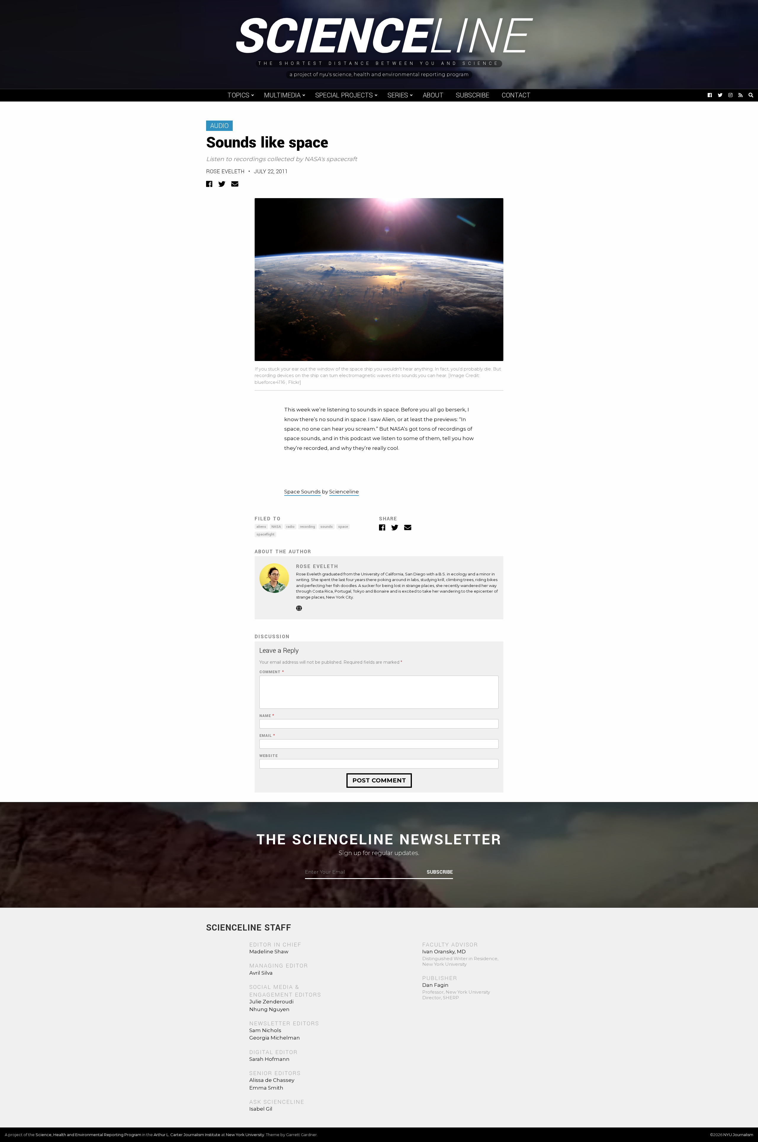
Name (266, 715)
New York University (245, 1134)
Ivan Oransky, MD (444, 952)
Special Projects (344, 95)
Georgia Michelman (274, 1038)
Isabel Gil (260, 1109)
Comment (271, 672)
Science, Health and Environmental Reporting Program (88, 1134)
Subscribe (472, 95)
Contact (516, 95)
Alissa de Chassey (271, 1080)
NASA (276, 526)
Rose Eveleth (225, 171)
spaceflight (265, 534)
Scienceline (344, 492)
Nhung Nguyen (269, 1009)
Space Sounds (302, 492)
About (433, 95)
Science (379, 37)
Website (268, 755)
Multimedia (282, 95)
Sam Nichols (265, 1030)
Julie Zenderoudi (271, 1002)
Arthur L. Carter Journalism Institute (187, 1134)
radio (290, 526)
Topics (238, 95)
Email (267, 735)
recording (307, 526)
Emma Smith (266, 1088)
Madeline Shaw (268, 952)
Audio (219, 126)
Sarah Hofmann (269, 1059)
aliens (261, 526)
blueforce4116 (270, 382)
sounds (326, 526)
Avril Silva (261, 973)
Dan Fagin (435, 985)
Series (398, 95)
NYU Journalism (738, 1134)
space (343, 526)
